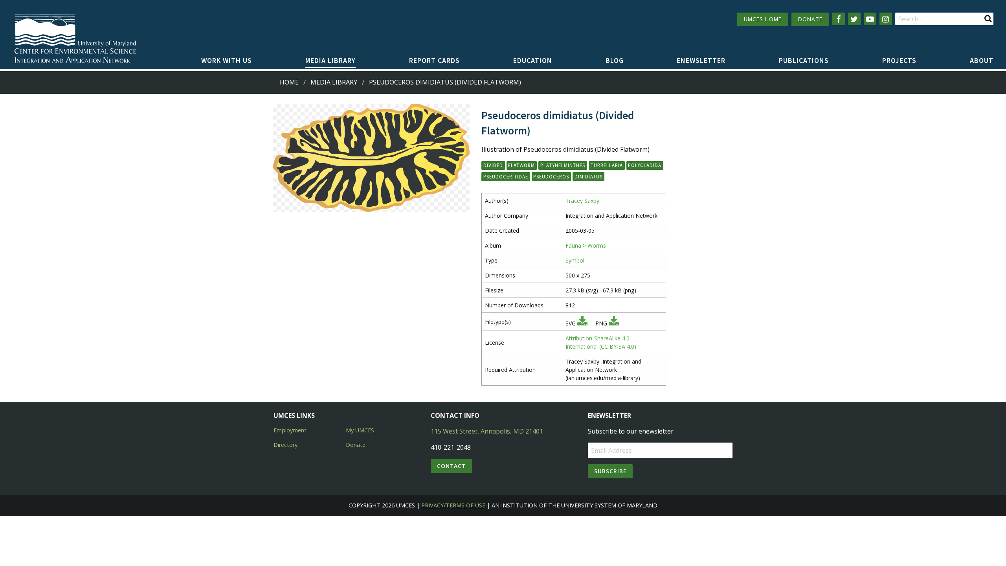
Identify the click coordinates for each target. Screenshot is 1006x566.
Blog (615, 60)
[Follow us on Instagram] (885, 19)
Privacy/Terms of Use (453, 505)
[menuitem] (226, 61)
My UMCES (360, 430)
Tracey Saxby (582, 200)
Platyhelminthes (562, 165)
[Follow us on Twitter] (854, 19)
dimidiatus (588, 176)
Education (532, 60)
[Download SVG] (582, 323)
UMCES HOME (763, 19)
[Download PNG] (614, 323)
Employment (290, 430)
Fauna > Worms (585, 245)
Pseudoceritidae (505, 176)
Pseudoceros (551, 176)
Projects (899, 60)
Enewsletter (701, 60)
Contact (451, 466)
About (981, 60)
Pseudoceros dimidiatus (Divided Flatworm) (445, 82)
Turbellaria (607, 165)
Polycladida (644, 165)
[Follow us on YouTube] (870, 19)
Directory (285, 444)
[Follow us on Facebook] (838, 19)
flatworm (521, 165)
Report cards (434, 60)
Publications (804, 60)
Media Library (330, 60)
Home (289, 82)
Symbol (574, 260)
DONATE (810, 19)
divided (493, 165)
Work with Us (226, 60)
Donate (355, 444)
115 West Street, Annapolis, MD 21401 (487, 431)
